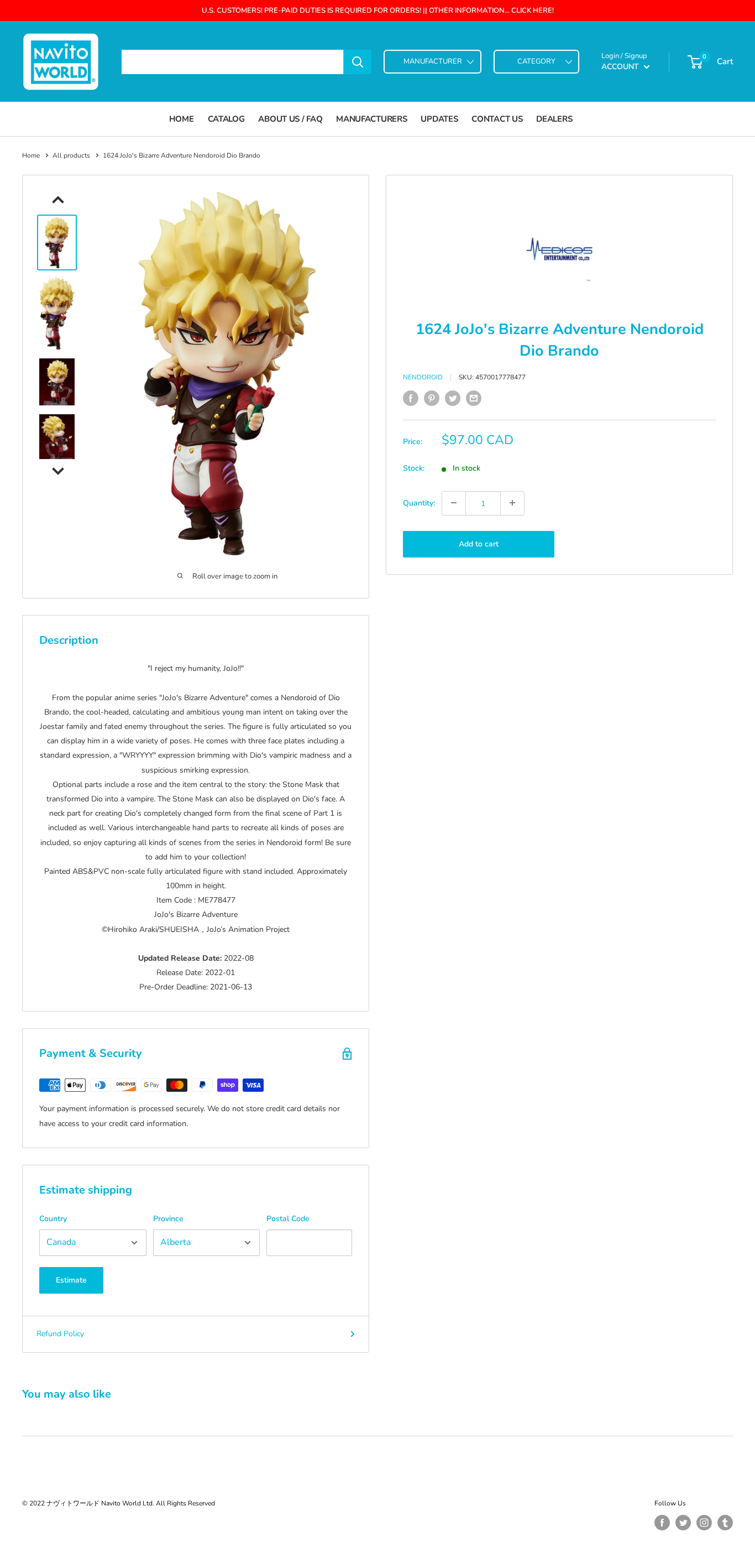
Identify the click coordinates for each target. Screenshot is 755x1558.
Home (181, 118)
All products (71, 155)
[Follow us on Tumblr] (725, 1522)
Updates (439, 118)
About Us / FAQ (290, 118)
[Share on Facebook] (410, 398)
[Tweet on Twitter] (452, 398)
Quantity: (419, 502)
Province (168, 1218)
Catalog (226, 118)
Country (53, 1218)
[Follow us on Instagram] (704, 1522)
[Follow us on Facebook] (662, 1522)
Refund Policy (60, 1333)
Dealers (554, 118)
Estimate (71, 1280)
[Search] (357, 62)
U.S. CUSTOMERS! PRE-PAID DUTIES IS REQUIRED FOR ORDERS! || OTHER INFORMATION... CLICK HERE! (378, 10)
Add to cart (479, 543)
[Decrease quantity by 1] (453, 502)
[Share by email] (473, 398)
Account (621, 66)
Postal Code (288, 1218)
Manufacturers (371, 118)
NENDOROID (423, 377)
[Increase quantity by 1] (512, 502)
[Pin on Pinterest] (431, 398)
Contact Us (496, 118)
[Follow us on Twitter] (683, 1522)
